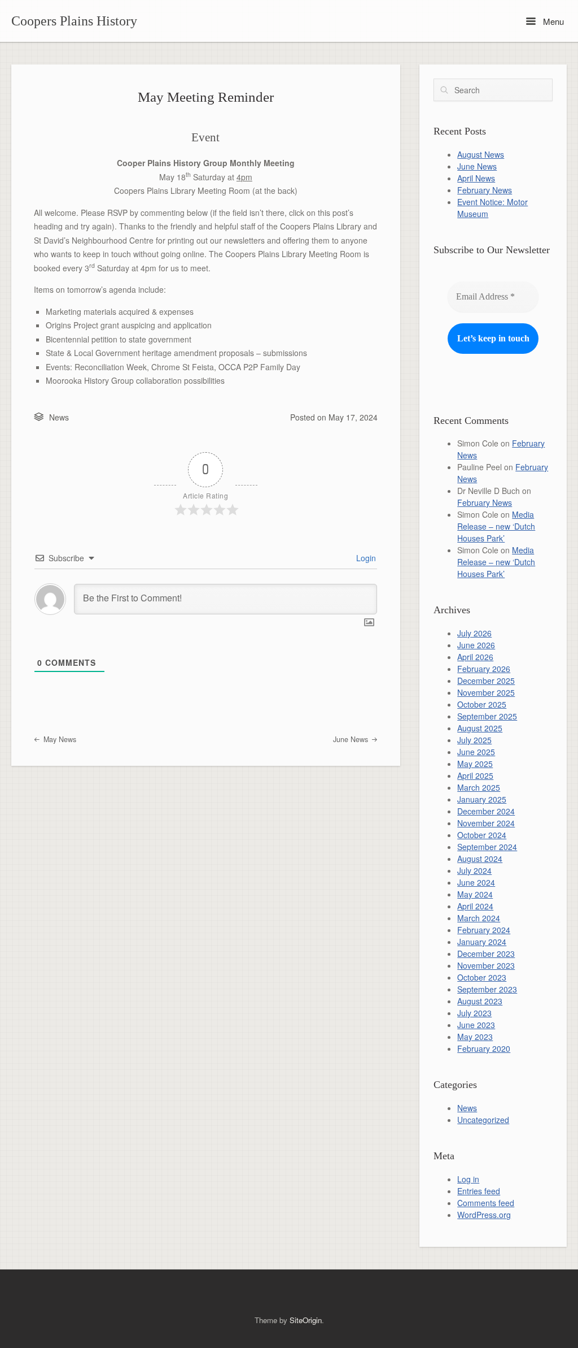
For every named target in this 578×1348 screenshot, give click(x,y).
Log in (468, 1179)
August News (480, 154)
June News (351, 739)
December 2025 (486, 680)
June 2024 (476, 882)
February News (484, 190)
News (59, 417)
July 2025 (474, 739)
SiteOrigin (306, 1320)
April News (476, 178)
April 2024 (475, 906)
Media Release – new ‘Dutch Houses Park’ (496, 526)
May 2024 (475, 894)
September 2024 (487, 846)
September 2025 (487, 716)
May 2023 (475, 1036)
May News (58, 739)
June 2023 (476, 1024)
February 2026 (483, 668)
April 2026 (475, 656)
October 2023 (481, 977)
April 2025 (475, 775)
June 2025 (476, 751)
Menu (552, 21)
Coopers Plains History (74, 21)
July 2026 (474, 633)
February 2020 (483, 1048)
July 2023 (474, 1012)
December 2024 (486, 811)
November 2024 (486, 823)
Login (365, 558)
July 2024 (474, 870)
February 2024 (483, 929)
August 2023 (479, 1001)
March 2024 (478, 918)
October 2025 (481, 704)
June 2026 (476, 645)
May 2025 (475, 763)
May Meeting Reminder (206, 97)
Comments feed (485, 1202)
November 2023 (486, 965)
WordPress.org (484, 1214)
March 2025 (478, 787)
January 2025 (481, 799)
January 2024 (481, 941)
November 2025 (486, 692)
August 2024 (479, 858)
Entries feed (478, 1191)
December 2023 (486, 953)
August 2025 (479, 728)
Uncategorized (483, 1119)
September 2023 (487, 989)
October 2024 (481, 834)
